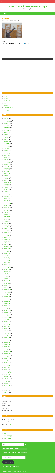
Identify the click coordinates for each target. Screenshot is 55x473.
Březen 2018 (7, 296)
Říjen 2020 (6, 241)
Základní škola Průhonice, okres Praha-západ (27, 6)
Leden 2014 (6, 383)
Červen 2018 (7, 291)
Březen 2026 (7, 127)
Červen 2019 (7, 269)
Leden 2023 (6, 193)
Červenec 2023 (7, 182)
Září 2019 (6, 264)
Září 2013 (6, 390)
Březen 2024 (7, 168)
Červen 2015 (7, 353)
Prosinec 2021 (7, 216)
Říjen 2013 (6, 389)
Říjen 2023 (6, 177)
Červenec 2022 (7, 203)
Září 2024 (6, 157)
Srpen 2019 (6, 266)
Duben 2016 (7, 335)
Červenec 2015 (7, 351)
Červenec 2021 (7, 225)
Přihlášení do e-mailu (9, 102)
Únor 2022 (6, 212)
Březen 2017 (7, 317)
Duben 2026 (7, 125)
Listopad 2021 (7, 218)
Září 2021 (6, 221)
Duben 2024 (7, 166)
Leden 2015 (6, 362)
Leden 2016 (6, 340)
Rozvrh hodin (7, 100)
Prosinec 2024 (7, 152)
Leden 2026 (6, 130)
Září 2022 (6, 200)
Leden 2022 (6, 214)
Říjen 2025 (6, 136)
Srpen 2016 (6, 330)
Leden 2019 (6, 278)
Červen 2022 (7, 205)
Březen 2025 (7, 146)
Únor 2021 (6, 234)
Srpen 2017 (6, 308)
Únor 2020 (6, 255)
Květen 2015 (7, 355)
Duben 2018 (7, 294)
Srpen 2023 (6, 180)
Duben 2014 (7, 378)
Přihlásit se (6, 433)
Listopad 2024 (7, 154)
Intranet (5, 103)
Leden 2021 (6, 235)
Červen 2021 (7, 227)
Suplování (6, 98)
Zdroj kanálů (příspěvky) (9, 435)
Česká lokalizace (7, 438)
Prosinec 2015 (7, 342)
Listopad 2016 (7, 324)
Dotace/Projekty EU (8, 107)
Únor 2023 (6, 191)
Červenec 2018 (7, 289)
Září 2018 (6, 285)
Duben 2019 (7, 273)
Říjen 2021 (6, 219)
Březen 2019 (7, 275)
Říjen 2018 (6, 283)
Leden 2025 (6, 150)
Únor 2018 (6, 298)
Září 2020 (6, 243)
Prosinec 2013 (7, 385)
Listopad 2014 (7, 365)
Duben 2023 (7, 187)
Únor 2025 (6, 148)
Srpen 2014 (6, 371)
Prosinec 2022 (7, 194)
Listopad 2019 (7, 260)
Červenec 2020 (7, 246)
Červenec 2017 (7, 310)
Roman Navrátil (13, 20)
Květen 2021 (7, 228)
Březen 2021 (7, 232)
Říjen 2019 (6, 262)
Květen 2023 (7, 186)
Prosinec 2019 (7, 259)
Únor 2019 (6, 276)
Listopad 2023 (7, 175)
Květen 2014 (7, 376)
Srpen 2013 (6, 392)
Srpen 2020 (6, 244)
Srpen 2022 (6, 202)
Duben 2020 (7, 251)
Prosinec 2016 (7, 323)
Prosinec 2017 (7, 301)
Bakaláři (6, 96)
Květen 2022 (7, 207)
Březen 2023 (7, 189)
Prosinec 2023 (7, 173)
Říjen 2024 (6, 155)
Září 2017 (6, 307)
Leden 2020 (6, 257)
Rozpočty (6, 105)
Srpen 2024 (6, 159)
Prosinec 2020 (7, 237)
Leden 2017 (6, 321)
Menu (5, 14)
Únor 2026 (6, 129)
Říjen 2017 (6, 305)
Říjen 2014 (6, 367)
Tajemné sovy (6, 54)
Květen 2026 (7, 123)
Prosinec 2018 (7, 280)
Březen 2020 (7, 253)
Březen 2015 (7, 358)
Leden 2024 (6, 171)
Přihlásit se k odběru (8, 462)
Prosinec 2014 (7, 364)
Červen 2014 (7, 374)
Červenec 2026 (7, 120)
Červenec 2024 (7, 161)
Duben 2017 (7, 316)
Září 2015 (6, 348)
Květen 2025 (7, 143)
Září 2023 (6, 178)
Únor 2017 (6, 319)
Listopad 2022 (7, 196)
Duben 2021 (7, 230)
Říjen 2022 (6, 198)
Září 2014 (6, 369)
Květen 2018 (7, 292)
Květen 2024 (7, 164)
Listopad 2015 (7, 344)
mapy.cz (11, 424)
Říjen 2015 (6, 346)
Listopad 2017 (7, 303)
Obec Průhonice (7, 109)
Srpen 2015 (6, 349)
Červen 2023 (7, 184)
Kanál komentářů (8, 437)
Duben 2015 (7, 356)
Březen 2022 (7, 211)
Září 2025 (6, 137)
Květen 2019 (7, 271)
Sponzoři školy (7, 110)
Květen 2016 (7, 333)
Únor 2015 (6, 360)
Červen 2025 (7, 141)
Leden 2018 (6, 300)
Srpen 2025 (6, 139)
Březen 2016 (7, 337)
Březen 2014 (7, 380)
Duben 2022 (7, 209)
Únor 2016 (6, 339)
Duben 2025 (7, 145)
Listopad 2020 (7, 239)
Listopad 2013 (7, 387)
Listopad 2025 (7, 134)
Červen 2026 (7, 121)
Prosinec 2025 (7, 132)
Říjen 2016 (6, 326)
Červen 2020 (7, 248)
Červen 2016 (7, 332)
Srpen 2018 (6, 287)
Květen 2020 (7, 250)
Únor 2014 (6, 381)
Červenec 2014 (7, 372)
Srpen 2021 (6, 223)
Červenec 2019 (7, 267)
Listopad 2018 (7, 282)
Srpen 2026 (6, 118)
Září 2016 (6, 328)
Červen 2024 (7, 162)
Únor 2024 (6, 170)
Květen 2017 (7, 314)
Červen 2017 (7, 312)
